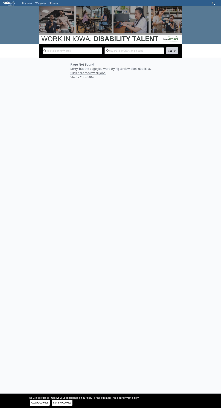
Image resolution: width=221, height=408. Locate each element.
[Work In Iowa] (110, 25)
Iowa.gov (11, 3)
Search (172, 50)
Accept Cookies (39, 402)
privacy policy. (131, 397)
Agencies (42, 3)
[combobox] (72, 50)
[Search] (213, 4)
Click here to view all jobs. (88, 73)
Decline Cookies (62, 402)
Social (55, 3)
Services (28, 3)
